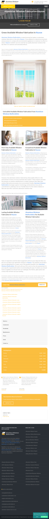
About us (5, 321)
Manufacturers (6, 332)
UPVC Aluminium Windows (7, 465)
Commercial (6, 324)
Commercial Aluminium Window (32, 481)
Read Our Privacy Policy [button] (43, 514)
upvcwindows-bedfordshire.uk (8, 506)
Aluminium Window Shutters (32, 479)
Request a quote (8, 6)
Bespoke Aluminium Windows (8, 462)
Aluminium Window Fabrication (32, 467)
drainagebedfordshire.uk (7, 492)
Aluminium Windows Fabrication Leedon (11, 312)
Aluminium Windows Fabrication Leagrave (12, 310)
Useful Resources (7, 489)
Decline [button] (37, 516)
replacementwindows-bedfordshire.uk (10, 501)
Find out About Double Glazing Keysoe (24, 106)
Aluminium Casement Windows (32, 465)
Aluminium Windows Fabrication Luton (11, 300)
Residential (5, 328)
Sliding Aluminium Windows (31, 453)
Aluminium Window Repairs (31, 451)
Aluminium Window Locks (31, 448)
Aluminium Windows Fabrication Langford (12, 308)
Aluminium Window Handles (32, 437)
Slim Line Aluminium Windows (32, 439)
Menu (46, 6)
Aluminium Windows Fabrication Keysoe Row (11, 290)
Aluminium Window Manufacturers (33, 434)
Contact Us (41, 284)
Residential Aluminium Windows (32, 476)
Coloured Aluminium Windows (8, 473)
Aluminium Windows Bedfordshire (10, 294)
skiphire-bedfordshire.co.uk (7, 498)
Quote (4, 339)
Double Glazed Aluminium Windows (33, 473)
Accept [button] (44, 516)
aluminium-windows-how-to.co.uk (9, 509)
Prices (4, 335)
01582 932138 (38, 3)
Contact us (5, 343)
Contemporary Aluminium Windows (9, 481)
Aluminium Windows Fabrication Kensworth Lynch (12, 289)
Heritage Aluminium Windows (8, 476)
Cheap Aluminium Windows (31, 445)
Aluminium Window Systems (32, 442)
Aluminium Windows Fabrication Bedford (11, 302)
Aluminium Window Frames (31, 431)
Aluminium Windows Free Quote (32, 484)
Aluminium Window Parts (31, 462)
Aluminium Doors (29, 470)
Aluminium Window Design (7, 467)
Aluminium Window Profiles (7, 470)
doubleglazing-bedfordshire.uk (8, 504)
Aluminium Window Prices (7, 484)
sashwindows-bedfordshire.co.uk (9, 495)
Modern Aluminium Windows (8, 479)
